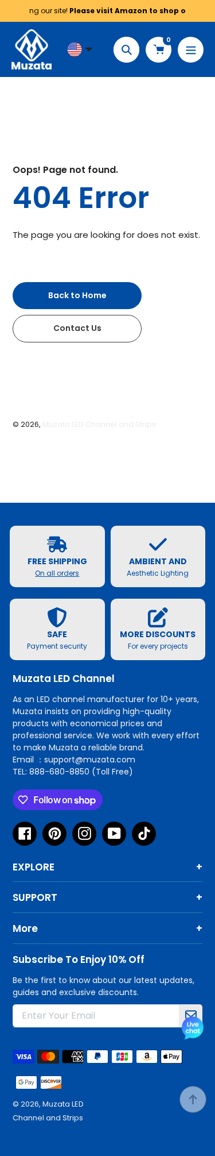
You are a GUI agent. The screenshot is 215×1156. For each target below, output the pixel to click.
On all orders (57, 573)
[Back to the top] (192, 1099)
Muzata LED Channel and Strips (99, 424)
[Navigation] (191, 50)
